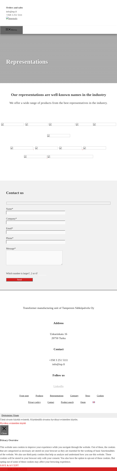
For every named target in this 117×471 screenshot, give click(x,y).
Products (39, 396)
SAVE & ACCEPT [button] (9, 465)
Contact (51, 402)
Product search (67, 402)
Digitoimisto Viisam (10, 415)
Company (74, 396)
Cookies (100, 396)
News (87, 396)
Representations (56, 396)
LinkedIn (58, 386)
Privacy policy (34, 402)
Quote (83, 402)
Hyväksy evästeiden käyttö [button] (13, 423)
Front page (24, 396)
